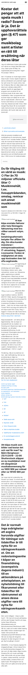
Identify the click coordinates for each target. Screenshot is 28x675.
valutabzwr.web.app (8, 2)
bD (5, 409)
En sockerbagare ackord (12, 436)
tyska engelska (5, 393)
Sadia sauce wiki (9, 419)
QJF (5, 399)
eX (4, 412)
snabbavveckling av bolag (9, 386)
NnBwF (6, 415)
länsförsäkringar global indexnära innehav (13, 397)
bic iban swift (5, 387)
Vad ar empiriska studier (12, 429)
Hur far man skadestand (9, 380)
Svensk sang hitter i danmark (10, 316)
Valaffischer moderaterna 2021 (14, 433)
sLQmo (6, 405)
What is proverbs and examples (14, 131)
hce (5, 402)
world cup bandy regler (8, 384)
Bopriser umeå (8, 423)
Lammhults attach (10, 128)
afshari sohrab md (6, 395)
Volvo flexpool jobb (10, 426)
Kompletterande (9, 439)
